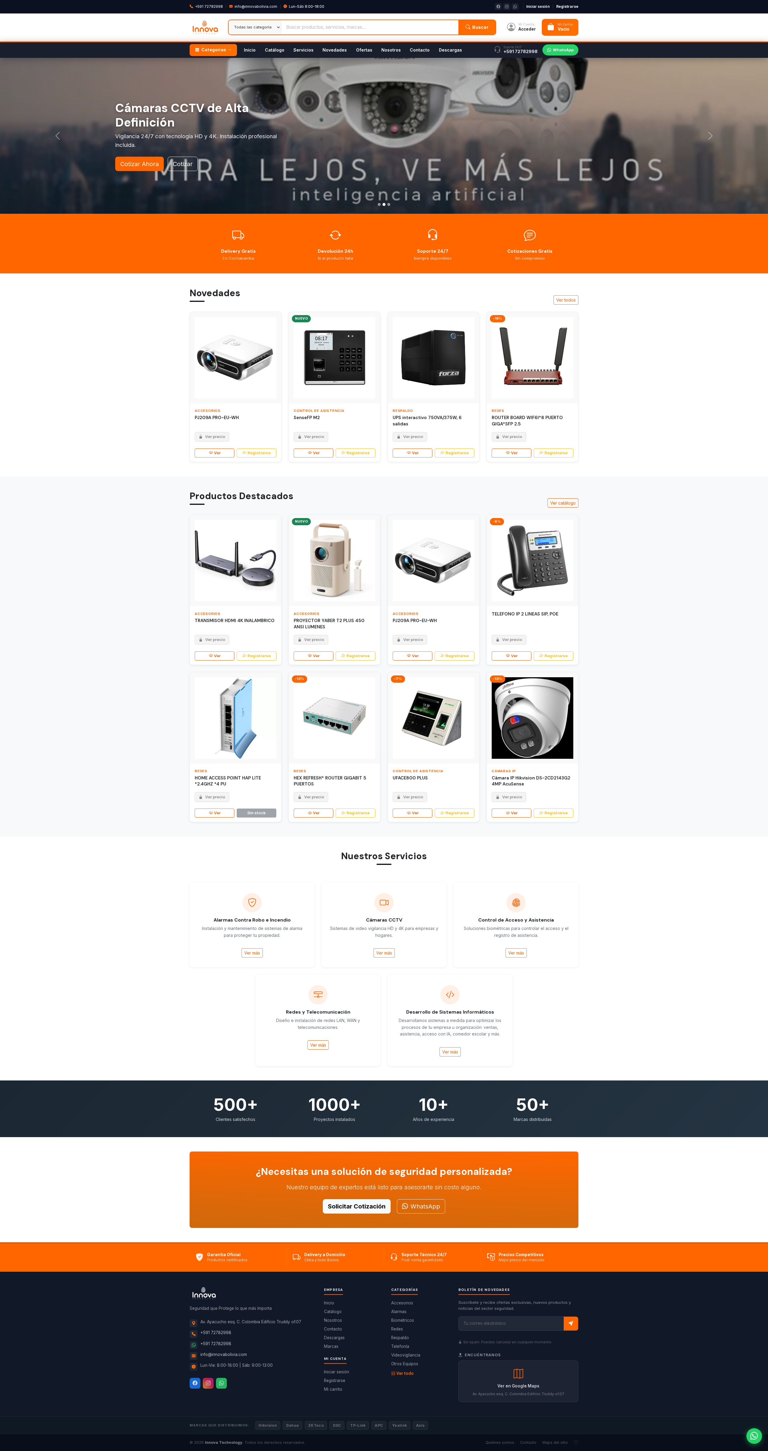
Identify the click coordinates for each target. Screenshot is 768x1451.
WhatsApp (563, 49)
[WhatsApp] (221, 1383)
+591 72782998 (209, 6)
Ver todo (405, 1373)
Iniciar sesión (538, 6)
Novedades (334, 49)
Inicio (250, 49)
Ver (217, 452)
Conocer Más (139, 135)
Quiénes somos (500, 1442)
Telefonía (400, 1346)
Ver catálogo (563, 502)
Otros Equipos (404, 1363)
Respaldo (400, 1337)
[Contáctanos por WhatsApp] (754, 1436)
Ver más (252, 952)
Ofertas (364, 49)
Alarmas (398, 1311)
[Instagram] (208, 1383)
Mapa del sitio (555, 1442)
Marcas (331, 1346)
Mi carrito (333, 1389)
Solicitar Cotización (357, 1206)
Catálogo (274, 49)
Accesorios (402, 1303)
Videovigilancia (405, 1355)
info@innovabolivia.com (256, 6)
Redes (397, 1329)
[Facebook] (195, 1383)
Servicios (303, 49)
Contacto (420, 49)
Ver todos (566, 299)
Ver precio (215, 436)
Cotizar (182, 135)
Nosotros (391, 49)
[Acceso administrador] (576, 1442)
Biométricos (402, 1320)
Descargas (450, 49)
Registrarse (567, 6)
